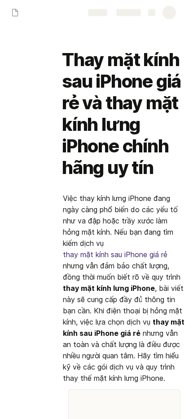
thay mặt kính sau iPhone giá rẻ (115, 254)
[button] (68, 39)
